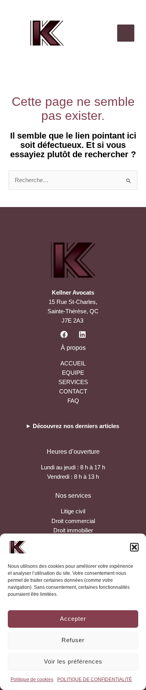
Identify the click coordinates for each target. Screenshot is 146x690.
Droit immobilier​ (73, 530)
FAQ (73, 401)
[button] (134, 547)
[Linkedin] (82, 334)
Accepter (73, 618)
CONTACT (73, 391)
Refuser (73, 640)
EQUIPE (73, 373)
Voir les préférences (73, 661)
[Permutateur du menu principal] (125, 33)
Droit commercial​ (73, 521)
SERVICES (73, 382)
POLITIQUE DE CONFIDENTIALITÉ (94, 679)
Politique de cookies (32, 679)
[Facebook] (64, 334)
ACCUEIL (73, 363)
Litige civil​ (73, 511)
